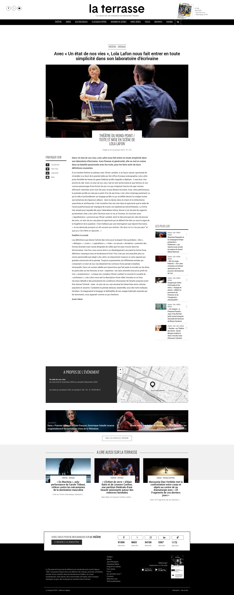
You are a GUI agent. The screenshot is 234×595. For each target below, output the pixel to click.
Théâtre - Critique (117, 47)
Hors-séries (136, 22)
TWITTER (54, 169)
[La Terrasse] (117, 8)
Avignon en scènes (118, 22)
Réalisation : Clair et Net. (180, 590)
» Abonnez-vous (200, 12)
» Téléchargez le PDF (201, 14)
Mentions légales (64, 590)
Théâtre (58, 22)
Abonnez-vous (112, 579)
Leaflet (122, 402)
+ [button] (120, 369)
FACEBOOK (55, 165)
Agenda (169, 22)
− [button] (120, 373)
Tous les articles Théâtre (117, 438)
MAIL (53, 177)
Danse (68, 22)
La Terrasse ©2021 (52, 590)
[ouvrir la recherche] (178, 22)
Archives (158, 22)
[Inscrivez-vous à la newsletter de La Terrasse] (19, 8)
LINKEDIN (54, 173)
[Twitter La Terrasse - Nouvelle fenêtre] (14, 8)
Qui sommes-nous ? (114, 574)
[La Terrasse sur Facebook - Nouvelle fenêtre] (8, 8)
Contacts (110, 576)
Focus (147, 22)
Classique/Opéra (99, 22)
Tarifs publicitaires (113, 581)
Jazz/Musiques (81, 22)
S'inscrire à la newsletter (67, 542)
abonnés (121, 544)
